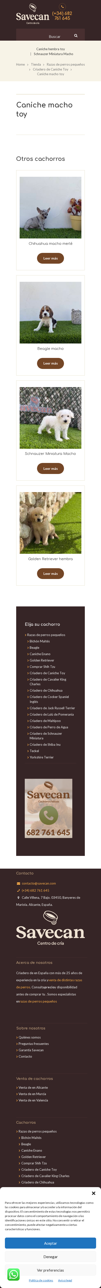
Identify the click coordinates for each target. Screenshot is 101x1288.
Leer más (50, 258)
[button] (93, 1193)
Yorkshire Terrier (42, 757)
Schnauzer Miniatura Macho (53, 54)
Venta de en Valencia (33, 1100)
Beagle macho (50, 349)
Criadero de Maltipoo (45, 721)
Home (20, 64)
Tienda (36, 64)
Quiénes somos (30, 1037)
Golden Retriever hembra (50, 559)
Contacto (25, 1056)
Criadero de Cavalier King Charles (45, 1176)
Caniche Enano (40, 654)
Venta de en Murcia (32, 1094)
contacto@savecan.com (39, 883)
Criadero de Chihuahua (46, 690)
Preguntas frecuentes (34, 1044)
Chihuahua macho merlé (51, 244)
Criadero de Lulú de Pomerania (52, 714)
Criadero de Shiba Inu (45, 744)
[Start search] (75, 35)
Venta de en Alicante (33, 1087)
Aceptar (50, 1243)
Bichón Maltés (40, 641)
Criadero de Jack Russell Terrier (52, 708)
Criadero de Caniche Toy (50, 69)
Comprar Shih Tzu (42, 667)
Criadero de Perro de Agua (49, 727)
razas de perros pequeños (38, 1001)
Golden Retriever (42, 660)
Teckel (34, 751)
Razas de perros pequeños (66, 64)
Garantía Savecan (31, 1050)
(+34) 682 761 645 (62, 16)
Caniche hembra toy (50, 49)
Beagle (34, 648)
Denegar (50, 1256)
